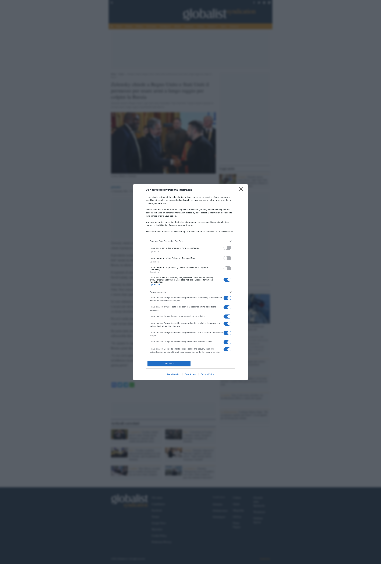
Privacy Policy (207, 374)
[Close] (242, 190)
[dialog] (190, 282)
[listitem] (190, 241)
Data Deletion (173, 374)
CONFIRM (169, 363)
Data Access (190, 374)
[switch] (227, 248)
